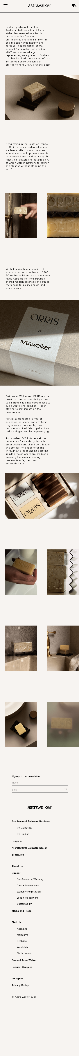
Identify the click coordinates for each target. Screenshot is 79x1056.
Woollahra (22, 947)
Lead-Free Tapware (27, 897)
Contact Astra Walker (24, 960)
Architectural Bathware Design (30, 847)
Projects (16, 841)
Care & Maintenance (28, 885)
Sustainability (24, 903)
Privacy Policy (20, 985)
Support (16, 873)
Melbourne (22, 934)
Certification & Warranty (30, 879)
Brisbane (22, 941)
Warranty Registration (29, 891)
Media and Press (21, 910)
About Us (17, 866)
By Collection (24, 828)
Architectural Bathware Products (31, 821)
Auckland (22, 928)
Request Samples (22, 967)
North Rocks (24, 953)
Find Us (16, 922)
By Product (23, 834)
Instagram (18, 978)
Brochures (18, 854)
